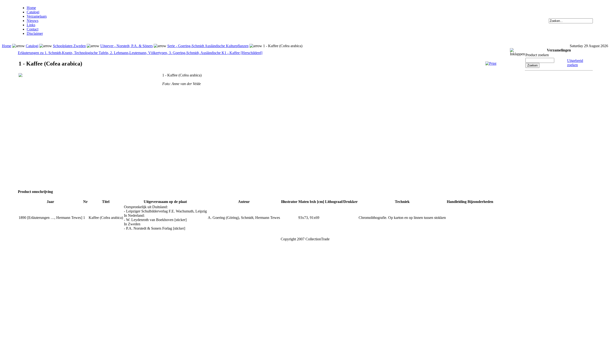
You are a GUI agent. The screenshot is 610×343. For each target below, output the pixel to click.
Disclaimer (35, 33)
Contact (32, 29)
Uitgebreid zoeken (575, 63)
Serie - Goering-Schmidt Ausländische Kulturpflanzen (208, 46)
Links (31, 25)
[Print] (490, 63)
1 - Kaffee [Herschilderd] (243, 53)
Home (31, 8)
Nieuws (32, 21)
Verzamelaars (37, 16)
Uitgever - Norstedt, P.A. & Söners (126, 46)
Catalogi (33, 12)
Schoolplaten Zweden (69, 46)
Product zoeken (537, 55)
